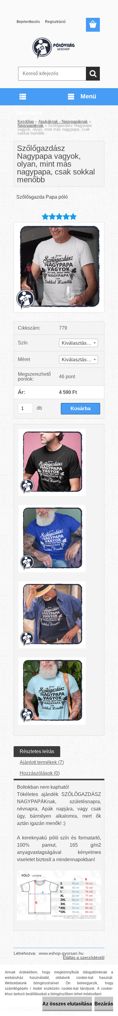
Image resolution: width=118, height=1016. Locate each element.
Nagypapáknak (31, 125)
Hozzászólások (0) (40, 773)
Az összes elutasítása (67, 1003)
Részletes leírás (37, 751)
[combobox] (78, 343)
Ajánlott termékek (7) (42, 762)
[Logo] (58, 47)
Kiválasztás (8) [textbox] (77, 343)
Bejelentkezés (28, 22)
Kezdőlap (26, 121)
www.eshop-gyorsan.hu (61, 953)
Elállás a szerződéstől (83, 957)
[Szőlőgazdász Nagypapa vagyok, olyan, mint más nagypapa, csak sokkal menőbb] (59, 224)
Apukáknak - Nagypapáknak (63, 121)
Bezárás (103, 1003)
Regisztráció (55, 22)
